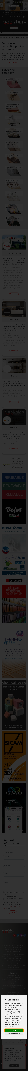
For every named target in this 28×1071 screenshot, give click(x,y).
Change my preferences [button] (14, 1033)
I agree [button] (14, 1030)
